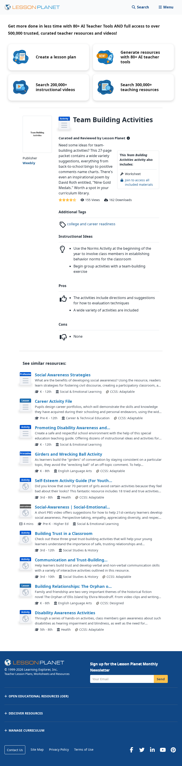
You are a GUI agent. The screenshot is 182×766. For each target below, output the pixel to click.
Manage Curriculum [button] (26, 730)
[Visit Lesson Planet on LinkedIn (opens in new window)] (152, 749)
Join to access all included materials (139, 182)
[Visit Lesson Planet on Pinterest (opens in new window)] (173, 749)
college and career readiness (91, 223)
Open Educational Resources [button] (39, 696)
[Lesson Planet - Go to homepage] (34, 7)
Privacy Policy (59, 749)
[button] (166, 7)
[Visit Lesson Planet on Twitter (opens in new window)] (141, 749)
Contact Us (15, 750)
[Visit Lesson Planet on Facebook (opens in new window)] (131, 749)
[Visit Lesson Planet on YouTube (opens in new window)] (162, 749)
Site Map (37, 749)
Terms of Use (83, 749)
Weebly (29, 163)
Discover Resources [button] (26, 713)
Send (161, 679)
